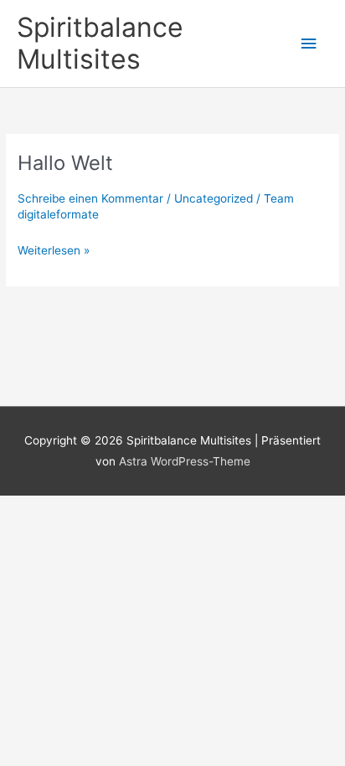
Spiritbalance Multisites (100, 43)
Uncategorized (213, 198)
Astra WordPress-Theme (184, 461)
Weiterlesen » (54, 251)
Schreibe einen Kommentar (90, 198)
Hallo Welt (65, 163)
